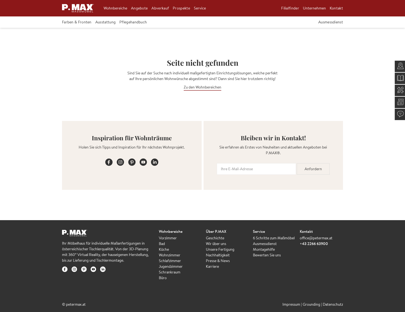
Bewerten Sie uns (267, 255)
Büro (163, 277)
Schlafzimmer (170, 260)
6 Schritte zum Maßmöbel (274, 238)
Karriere (212, 266)
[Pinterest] (132, 161)
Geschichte (215, 238)
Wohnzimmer (169, 255)
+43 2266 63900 (314, 243)
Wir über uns (216, 243)
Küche (164, 249)
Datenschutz (333, 304)
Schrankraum (169, 272)
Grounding (312, 304)
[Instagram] (120, 161)
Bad (162, 243)
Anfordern (313, 168)
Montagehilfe (264, 249)
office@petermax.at (316, 238)
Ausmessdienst (265, 243)
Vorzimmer (168, 238)
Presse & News (218, 260)
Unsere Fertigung (220, 249)
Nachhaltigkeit (218, 255)
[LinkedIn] (154, 161)
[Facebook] (109, 161)
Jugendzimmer (171, 266)
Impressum (291, 304)
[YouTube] (143, 161)
